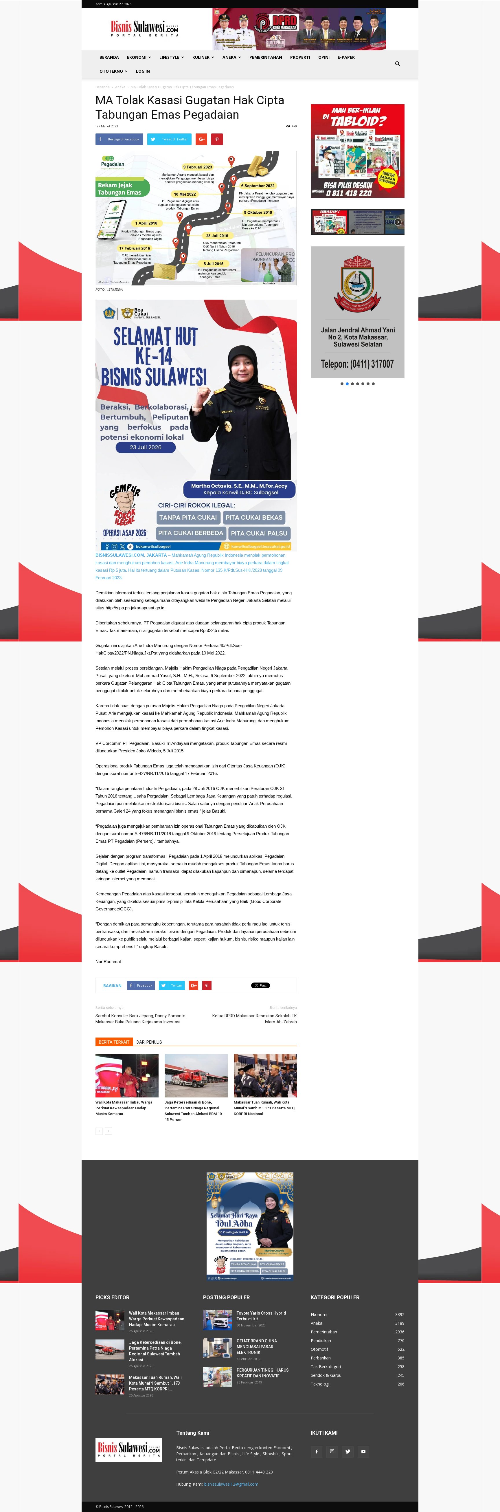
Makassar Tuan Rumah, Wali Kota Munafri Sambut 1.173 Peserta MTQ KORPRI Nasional (264, 1108)
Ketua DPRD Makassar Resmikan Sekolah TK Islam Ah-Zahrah (254, 1019)
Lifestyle (169, 57)
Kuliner (200, 57)
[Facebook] (316, 1452)
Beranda (109, 57)
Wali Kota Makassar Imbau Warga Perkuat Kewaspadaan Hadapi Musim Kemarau (123, 1108)
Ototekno (111, 71)
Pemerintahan (265, 57)
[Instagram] (332, 1452)
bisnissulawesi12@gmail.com (231, 1484)
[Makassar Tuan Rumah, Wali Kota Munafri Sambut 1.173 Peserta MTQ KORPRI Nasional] (265, 1075)
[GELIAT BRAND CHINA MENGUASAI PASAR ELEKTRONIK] (217, 1348)
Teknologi (320, 1384)
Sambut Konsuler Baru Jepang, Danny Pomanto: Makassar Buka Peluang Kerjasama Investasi (140, 1019)
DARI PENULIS (149, 1042)
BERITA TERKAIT (114, 1042)
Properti (300, 57)
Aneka (229, 57)
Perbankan (321, 1358)
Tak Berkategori (326, 1366)
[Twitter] (348, 1452)
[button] (398, 64)
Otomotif (319, 1349)
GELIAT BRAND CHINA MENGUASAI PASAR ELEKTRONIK (257, 1347)
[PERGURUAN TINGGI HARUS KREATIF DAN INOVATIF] (217, 1377)
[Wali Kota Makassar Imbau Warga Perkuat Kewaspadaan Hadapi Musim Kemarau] (127, 1075)
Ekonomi (136, 57)
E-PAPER (346, 57)
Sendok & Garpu (326, 1375)
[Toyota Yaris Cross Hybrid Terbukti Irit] (217, 1320)
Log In (143, 71)
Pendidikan (321, 1340)
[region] (358, 164)
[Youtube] (363, 1452)
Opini (324, 57)
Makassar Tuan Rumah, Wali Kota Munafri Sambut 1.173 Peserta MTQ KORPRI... (155, 1383)
